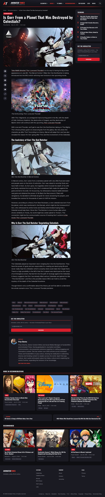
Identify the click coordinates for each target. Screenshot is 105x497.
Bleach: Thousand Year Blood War (84, 457)
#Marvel (20, 302)
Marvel (58, 309)
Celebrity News (40, 475)
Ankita (39, 405)
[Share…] (5, 98)
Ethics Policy (74, 494)
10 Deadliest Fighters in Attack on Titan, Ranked (88, 37)
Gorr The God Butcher (30, 309)
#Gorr (13, 302)
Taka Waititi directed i (27, 70)
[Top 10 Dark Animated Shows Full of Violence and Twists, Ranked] (19, 438)
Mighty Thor (15, 312)
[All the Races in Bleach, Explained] (86, 438)
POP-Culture (82, 3)
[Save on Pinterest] (5, 71)
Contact (61, 476)
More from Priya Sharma (24, 363)
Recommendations (70, 3)
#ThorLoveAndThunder (40, 305)
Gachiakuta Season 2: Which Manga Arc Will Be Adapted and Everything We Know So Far (52, 453)
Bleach (73, 457)
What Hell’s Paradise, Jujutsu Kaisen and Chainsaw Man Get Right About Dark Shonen (89, 18)
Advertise (61, 479)
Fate (19, 404)
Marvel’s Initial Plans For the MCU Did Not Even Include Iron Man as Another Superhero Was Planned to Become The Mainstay (85, 399)
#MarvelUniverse (16, 305)
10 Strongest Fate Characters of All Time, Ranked (89, 28)
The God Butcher (37, 312)
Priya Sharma (6, 25)
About (60, 473)
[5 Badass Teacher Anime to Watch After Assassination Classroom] (19, 384)
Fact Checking (61, 494)
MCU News (74, 395)
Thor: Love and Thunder (52, 123)
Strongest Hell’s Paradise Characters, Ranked (89, 23)
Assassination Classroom (10, 404)
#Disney (40, 408)
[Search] (100, 3)
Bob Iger (46, 408)
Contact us (41, 494)
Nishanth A (7, 456)
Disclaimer (54, 494)
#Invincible (7, 459)
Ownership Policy (97, 494)
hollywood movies (50, 309)
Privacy (84, 473)
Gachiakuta (41, 459)
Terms (83, 476)
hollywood (40, 309)
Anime (6, 395)
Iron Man (74, 406)
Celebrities (43, 3)
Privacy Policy (88, 494)
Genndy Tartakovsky (16, 459)
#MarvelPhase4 (53, 302)
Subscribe (41, 330)
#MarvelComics (43, 302)
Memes (94, 3)
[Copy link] (5, 94)
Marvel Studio (81, 406)
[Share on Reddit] (5, 85)
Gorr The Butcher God (17, 309)
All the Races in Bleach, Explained (81, 452)
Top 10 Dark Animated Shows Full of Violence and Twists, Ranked (19, 453)
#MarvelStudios (63, 302)
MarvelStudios (65, 309)
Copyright (80, 494)
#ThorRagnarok (52, 305)
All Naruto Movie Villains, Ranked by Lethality (89, 33)
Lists (88, 3)
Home (4, 10)
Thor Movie (46, 312)
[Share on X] (5, 76)
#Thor (24, 305)
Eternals (60, 305)
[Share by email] (5, 89)
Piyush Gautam (8, 402)
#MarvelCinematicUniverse (30, 302)
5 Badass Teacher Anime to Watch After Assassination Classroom (16, 399)
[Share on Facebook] (5, 80)
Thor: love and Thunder (56, 312)
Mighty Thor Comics (25, 312)
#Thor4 (30, 305)
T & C (68, 494)
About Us (47, 494)
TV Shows (59, 3)
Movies (52, 3)
